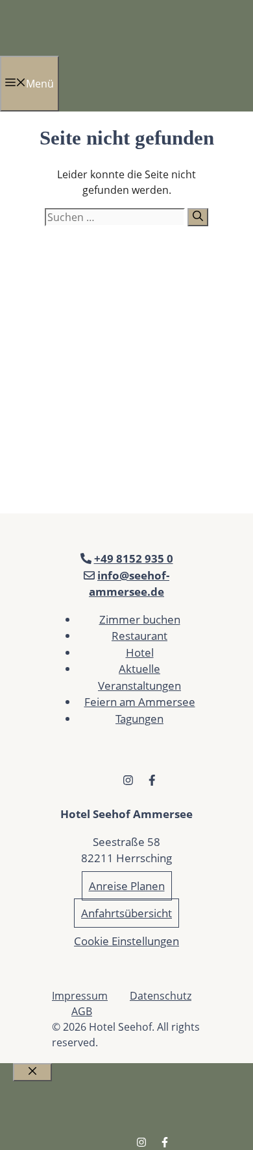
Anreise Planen (127, 885)
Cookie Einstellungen (126, 940)
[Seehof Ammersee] (26, 48)
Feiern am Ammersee (139, 701)
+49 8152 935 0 (133, 558)
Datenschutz (160, 996)
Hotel (140, 652)
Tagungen (139, 718)
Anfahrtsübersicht (126, 913)
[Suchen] (197, 217)
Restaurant (139, 635)
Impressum (80, 996)
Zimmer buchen (139, 619)
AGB (81, 1011)
